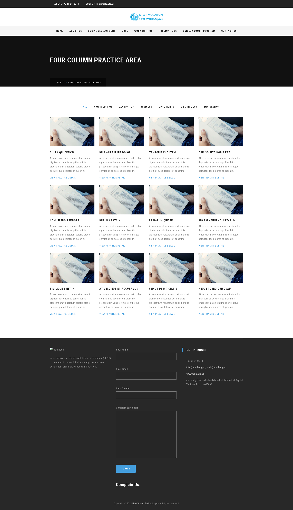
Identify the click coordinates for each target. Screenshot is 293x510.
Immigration (211, 107)
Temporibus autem (162, 152)
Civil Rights (166, 107)
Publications (168, 31)
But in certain (109, 220)
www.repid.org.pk (195, 373)
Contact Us (229, 31)
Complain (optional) (127, 407)
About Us (75, 31)
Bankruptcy (126, 107)
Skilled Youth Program (199, 31)
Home (59, 31)
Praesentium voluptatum (217, 220)
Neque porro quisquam (215, 288)
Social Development (102, 31)
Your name (122, 349)
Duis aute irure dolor (115, 152)
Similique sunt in (62, 288)
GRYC (125, 31)
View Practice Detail (63, 177)
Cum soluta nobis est (214, 152)
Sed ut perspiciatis (163, 288)
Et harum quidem (161, 220)
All (85, 107)
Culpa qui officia (62, 152)
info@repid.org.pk (105, 3)
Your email (122, 369)
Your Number (123, 388)
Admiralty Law (103, 107)
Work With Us (143, 31)
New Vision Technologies (145, 503)
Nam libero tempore (64, 220)
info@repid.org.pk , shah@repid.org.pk (206, 367)
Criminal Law (189, 107)
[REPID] (146, 17)
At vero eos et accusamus (118, 288)
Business (146, 107)
